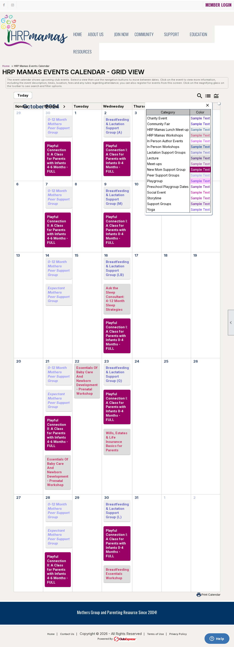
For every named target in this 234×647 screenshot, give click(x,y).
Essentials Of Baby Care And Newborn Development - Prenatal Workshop (57, 472)
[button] (98, 34)
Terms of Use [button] (155, 634)
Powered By (105, 638)
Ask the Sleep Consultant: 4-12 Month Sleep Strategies (115, 299)
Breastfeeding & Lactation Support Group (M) (117, 197)
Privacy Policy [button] (178, 634)
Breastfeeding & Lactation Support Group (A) (117, 126)
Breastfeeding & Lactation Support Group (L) (117, 510)
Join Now (121, 34)
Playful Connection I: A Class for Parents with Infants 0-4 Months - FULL (117, 159)
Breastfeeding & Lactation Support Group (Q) (117, 374)
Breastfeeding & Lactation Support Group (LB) (117, 268)
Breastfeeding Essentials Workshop (117, 574)
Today (22, 95)
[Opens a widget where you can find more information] (216, 639)
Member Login (218, 5)
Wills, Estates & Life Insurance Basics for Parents (116, 441)
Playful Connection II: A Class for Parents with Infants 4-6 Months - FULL (57, 159)
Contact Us (67, 634)
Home (77, 34)
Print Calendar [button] (211, 594)
